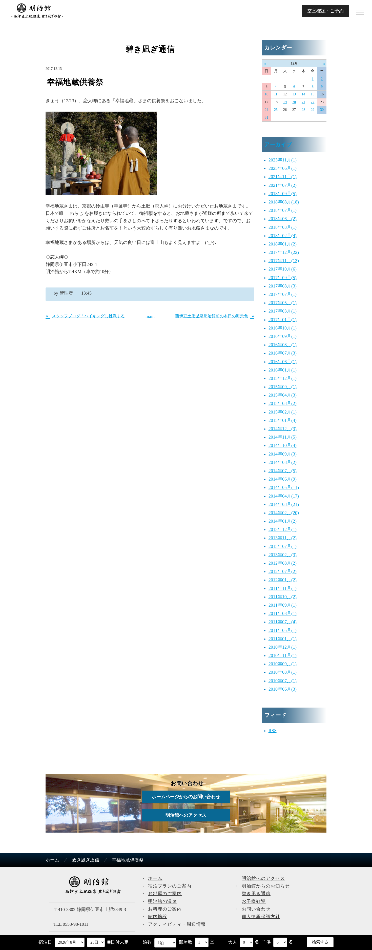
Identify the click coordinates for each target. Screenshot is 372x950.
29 (312, 110)
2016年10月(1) (282, 328)
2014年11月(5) (282, 437)
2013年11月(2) (282, 537)
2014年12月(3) (282, 428)
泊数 (147, 942)
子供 (266, 942)
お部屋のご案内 (165, 893)
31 (266, 117)
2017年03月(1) (282, 311)
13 (294, 94)
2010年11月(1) (282, 655)
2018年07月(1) (282, 210)
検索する (320, 942)
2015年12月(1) (282, 378)
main (150, 316)
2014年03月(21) (283, 504)
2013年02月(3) (282, 554)
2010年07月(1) (282, 680)
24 (266, 110)
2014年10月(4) (282, 445)
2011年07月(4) (282, 621)
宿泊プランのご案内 (169, 886)
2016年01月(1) (282, 370)
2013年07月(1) (282, 546)
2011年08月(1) (282, 613)
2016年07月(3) (282, 353)
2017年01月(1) (282, 319)
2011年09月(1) (282, 605)
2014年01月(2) (282, 521)
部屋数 (185, 942)
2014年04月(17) (283, 496)
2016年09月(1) (282, 336)
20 (294, 102)
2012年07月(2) (282, 571)
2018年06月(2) (282, 218)
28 (303, 110)
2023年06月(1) (282, 168)
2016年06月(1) (282, 361)
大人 (232, 942)
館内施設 (157, 916)
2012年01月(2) (282, 579)
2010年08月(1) (282, 672)
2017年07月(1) (282, 294)
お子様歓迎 (254, 901)
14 (303, 94)
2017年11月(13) (283, 260)
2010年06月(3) (282, 689)
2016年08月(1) (282, 344)
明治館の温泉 (162, 901)
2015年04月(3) (282, 395)
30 (322, 110)
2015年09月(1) (282, 386)
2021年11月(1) (282, 176)
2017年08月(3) (282, 285)
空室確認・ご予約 (325, 10)
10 (266, 94)
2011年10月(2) (282, 596)
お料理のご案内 (165, 909)
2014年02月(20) (283, 512)
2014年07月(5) (282, 470)
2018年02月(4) (282, 235)
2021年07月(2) (282, 185)
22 (312, 102)
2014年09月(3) (282, 454)
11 (275, 94)
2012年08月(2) (282, 563)
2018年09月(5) (282, 193)
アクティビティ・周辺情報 (177, 924)
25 (276, 110)
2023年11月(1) (282, 159)
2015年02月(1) (282, 412)
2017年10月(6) (282, 269)
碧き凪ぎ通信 (85, 859)
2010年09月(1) (282, 663)
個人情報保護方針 (261, 916)
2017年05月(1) (282, 302)
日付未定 (120, 942)
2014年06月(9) (282, 479)
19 (285, 102)
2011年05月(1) (282, 630)
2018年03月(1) (282, 227)
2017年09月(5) (282, 277)
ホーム (52, 859)
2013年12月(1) (282, 529)
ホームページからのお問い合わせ (186, 796)
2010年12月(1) (282, 647)
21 (303, 102)
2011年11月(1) (282, 588)
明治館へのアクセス (186, 815)
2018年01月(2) (282, 243)
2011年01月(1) (282, 638)
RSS (272, 730)
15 (312, 94)
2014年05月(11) (283, 487)
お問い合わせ (256, 909)
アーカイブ (278, 144)
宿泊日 (45, 942)
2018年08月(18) (283, 201)
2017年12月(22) (283, 252)
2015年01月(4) (282, 420)
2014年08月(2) (282, 462)
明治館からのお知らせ (266, 886)
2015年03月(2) (282, 403)
